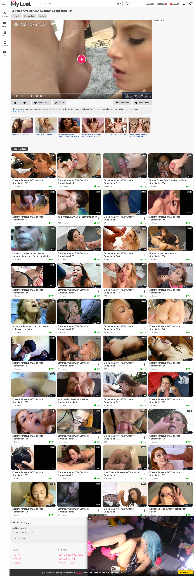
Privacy (17, 559)
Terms (16, 555)
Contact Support (67, 559)
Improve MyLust (66, 563)
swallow (42, 16)
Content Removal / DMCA (71, 555)
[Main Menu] (4, 4)
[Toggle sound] (89, 518)
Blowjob (16, 16)
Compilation (29, 16)
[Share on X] (147, 23)
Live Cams (150, 4)
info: (15, 550)
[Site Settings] (190, 3)
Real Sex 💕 (162, 4)
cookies (79, 573)
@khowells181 (19, 111)
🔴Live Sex (174, 4)
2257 (15, 567)
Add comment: (19, 528)
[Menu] (183, 3)
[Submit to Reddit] (141, 23)
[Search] (127, 3)
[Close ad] (191, 518)
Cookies (17, 563)
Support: (63, 550)
